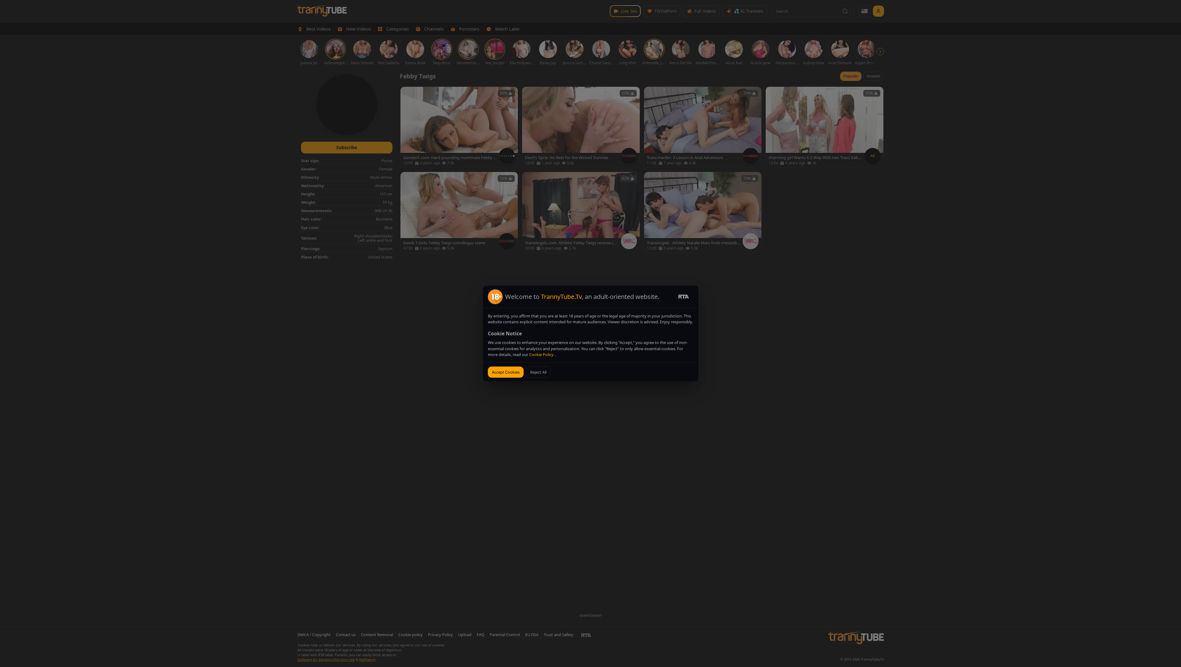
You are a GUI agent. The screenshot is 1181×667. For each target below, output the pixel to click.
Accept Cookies (506, 372)
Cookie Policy (542, 354)
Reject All (538, 372)
